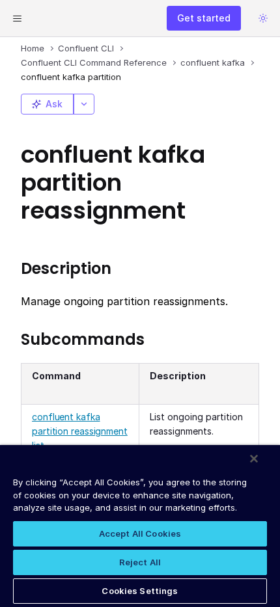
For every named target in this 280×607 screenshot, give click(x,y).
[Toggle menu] (17, 18)
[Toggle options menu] (84, 104)
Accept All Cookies (140, 533)
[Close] (254, 459)
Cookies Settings (140, 591)
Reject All (140, 562)
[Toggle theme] (263, 18)
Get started (204, 17)
